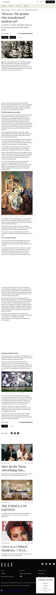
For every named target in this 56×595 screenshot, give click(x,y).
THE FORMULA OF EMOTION (14, 508)
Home (2, 10)
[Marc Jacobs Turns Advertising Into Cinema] (17, 452)
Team (2, 570)
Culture (18, 6)
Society (26, 6)
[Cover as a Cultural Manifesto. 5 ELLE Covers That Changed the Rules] (17, 531)
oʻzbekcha (45, 583)
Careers (3, 573)
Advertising (41, 573)
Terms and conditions (26, 573)
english (45, 588)
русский (45, 585)
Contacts (22, 570)
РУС (43, 576)
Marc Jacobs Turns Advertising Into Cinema (13, 470)
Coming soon (50, 1)
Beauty (11, 6)
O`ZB (39, 576)
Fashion (4, 6)
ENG (46, 576)
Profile (42, 1)
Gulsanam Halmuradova (26, 33)
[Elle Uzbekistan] (6, 2)
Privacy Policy (42, 570)
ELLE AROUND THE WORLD (7, 576)
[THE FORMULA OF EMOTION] (17, 490)
